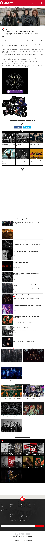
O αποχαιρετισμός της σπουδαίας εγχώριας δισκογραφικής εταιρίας (36, 159)
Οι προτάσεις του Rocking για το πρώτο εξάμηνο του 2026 (11, 452)
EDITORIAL (21, 513)
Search (38, 3)
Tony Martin (22, 118)
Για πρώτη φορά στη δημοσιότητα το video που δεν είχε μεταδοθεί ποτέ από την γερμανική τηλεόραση (8, 144)
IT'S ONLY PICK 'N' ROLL (24, 516)
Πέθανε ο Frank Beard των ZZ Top (33, 396)
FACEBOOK (21, 538)
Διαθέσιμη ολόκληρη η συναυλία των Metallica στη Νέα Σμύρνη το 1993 (11, 414)
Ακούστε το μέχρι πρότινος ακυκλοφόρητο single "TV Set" (21, 159)
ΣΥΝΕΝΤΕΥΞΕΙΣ (19, 7)
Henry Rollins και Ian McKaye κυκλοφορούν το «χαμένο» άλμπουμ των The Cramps (22, 155)
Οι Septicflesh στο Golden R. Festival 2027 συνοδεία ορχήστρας (11, 397)
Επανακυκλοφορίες (30, 118)
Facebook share (3, 33)
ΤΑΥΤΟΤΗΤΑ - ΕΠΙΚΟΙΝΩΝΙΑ (16, 538)
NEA (2, 502)
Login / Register (31, 3)
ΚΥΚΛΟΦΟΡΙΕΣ (3, 506)
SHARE (18, 125)
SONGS (11, 506)
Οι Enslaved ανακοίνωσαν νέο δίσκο (33, 361)
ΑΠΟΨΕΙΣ (34, 7)
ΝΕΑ (6, 7)
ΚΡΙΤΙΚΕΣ (9, 7)
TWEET (27, 125)
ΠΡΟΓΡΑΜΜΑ (22, 506)
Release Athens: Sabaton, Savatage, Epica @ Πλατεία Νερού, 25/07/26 (33, 465)
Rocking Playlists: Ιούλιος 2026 (12, 465)
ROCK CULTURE (22, 518)
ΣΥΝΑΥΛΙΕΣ (14, 7)
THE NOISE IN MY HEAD (24, 514)
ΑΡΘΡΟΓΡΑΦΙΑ (12, 517)
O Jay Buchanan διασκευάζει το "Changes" (36, 140)
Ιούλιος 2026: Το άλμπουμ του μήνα (33, 452)
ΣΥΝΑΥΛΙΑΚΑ (3, 504)
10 (10, 514)
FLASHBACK (12, 520)
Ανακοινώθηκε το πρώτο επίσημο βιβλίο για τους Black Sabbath (21, 139)
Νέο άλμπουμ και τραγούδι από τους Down (11, 378)
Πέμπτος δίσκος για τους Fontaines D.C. (33, 413)
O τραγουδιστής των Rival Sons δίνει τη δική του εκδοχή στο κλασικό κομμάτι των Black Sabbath (35, 144)
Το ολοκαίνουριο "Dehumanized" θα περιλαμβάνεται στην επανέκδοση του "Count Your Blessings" (8, 160)
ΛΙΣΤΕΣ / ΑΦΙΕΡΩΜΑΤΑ (27, 7)
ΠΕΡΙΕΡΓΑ (2, 508)
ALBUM (11, 504)
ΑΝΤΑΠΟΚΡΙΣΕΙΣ (22, 504)
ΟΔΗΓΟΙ (11, 516)
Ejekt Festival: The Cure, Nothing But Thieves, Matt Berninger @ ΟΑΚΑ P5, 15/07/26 (12, 479)
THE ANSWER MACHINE (24, 520)
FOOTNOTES (22, 517)
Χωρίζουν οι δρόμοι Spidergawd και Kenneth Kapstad (11, 431)
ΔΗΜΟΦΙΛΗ (33, 346)
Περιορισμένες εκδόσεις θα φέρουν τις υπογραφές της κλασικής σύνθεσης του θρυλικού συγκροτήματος (22, 144)
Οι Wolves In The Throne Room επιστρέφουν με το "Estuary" (11, 361)
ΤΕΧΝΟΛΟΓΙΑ (3, 510)
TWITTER (24, 538)
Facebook (40, 3)
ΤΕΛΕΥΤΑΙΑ (11, 346)
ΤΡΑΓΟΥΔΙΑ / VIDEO (4, 507)
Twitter (42, 3)
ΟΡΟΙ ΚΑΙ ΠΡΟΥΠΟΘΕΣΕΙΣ (29, 538)
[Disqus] (22, 181)
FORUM (38, 7)
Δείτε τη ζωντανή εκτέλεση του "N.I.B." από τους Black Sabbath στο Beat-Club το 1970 (8, 139)
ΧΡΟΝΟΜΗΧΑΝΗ (13, 518)
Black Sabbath (13, 118)
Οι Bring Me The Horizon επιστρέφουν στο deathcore (8, 156)
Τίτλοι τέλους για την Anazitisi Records (34, 156)
